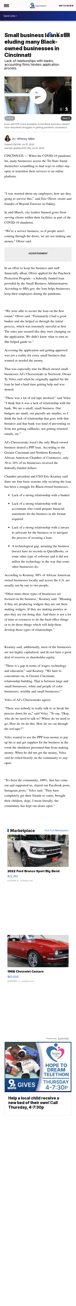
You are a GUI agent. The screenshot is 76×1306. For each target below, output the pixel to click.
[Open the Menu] (6, 5)
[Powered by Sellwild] (63, 1038)
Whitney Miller (26, 139)
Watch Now (65, 6)
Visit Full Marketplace (56, 830)
